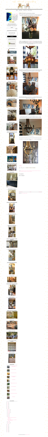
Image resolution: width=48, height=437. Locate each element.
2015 (7, 427)
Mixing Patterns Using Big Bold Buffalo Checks (13, 366)
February (9, 422)
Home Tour (25, 10)
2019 (7, 408)
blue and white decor (23, 170)
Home (17, 10)
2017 (7, 425)
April (8, 416)
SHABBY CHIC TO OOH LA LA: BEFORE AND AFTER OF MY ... (12, 420)
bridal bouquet (36, 170)
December (9, 409)
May (8, 415)
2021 (7, 406)
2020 (7, 407)
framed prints (24, 171)
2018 (7, 424)
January (9, 423)
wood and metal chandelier (29, 171)
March (8, 421)
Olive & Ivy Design (27, 434)
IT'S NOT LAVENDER (13, 369)
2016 (7, 426)
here (33, 139)
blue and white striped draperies (28, 170)
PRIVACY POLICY (30, 10)
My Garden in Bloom (13, 386)
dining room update (21, 171)
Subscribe (11, 36)
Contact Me (20, 10)
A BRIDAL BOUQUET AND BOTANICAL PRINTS (12, 417)
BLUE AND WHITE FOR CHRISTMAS (13, 376)
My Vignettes (13, 396)
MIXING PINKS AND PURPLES (13, 393)
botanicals (33, 170)
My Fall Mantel (13, 379)
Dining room (39, 170)
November (9, 410)
